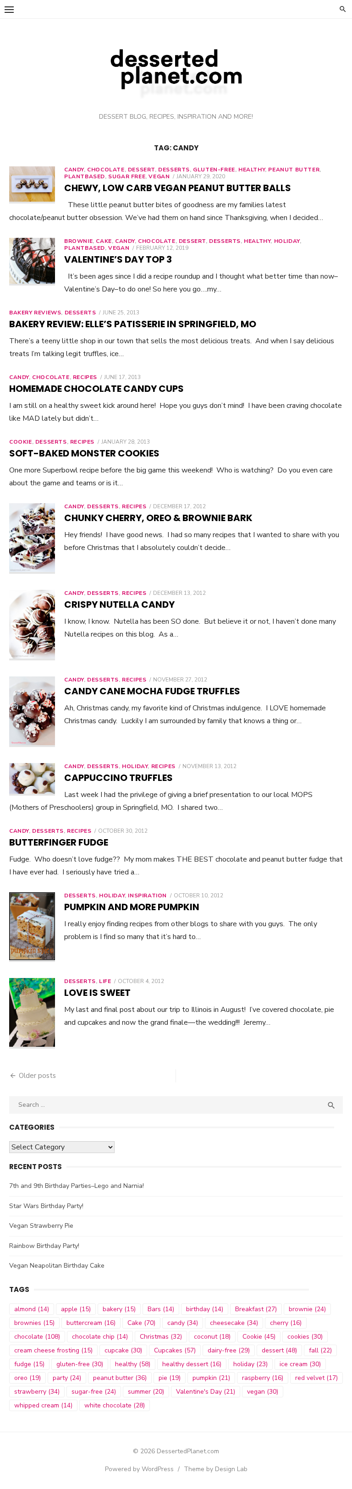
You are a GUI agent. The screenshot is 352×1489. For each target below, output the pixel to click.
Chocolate (50, 377)
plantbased (84, 176)
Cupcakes (175, 1350)
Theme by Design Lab (216, 1469)
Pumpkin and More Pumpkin (131, 907)
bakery (119, 1309)
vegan (262, 1391)
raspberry (262, 1378)
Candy (74, 169)
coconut (212, 1336)
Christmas (161, 1336)
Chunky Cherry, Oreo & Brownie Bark (158, 517)
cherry (286, 1323)
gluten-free (79, 1364)
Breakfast (256, 1309)
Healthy (257, 241)
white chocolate (114, 1405)
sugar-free (94, 1391)
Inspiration (147, 895)
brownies (34, 1323)
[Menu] (9, 9)
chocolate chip (100, 1336)
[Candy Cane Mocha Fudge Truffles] (32, 711)
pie (170, 1378)
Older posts (37, 1075)
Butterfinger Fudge (58, 842)
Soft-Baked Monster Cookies (84, 453)
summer (146, 1391)
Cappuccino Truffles (118, 777)
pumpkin (211, 1378)
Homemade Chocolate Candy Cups (96, 388)
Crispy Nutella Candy (119, 604)
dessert (141, 169)
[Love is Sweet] (32, 1013)
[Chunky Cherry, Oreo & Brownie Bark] (32, 538)
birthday (204, 1309)
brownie (307, 1309)
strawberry (37, 1391)
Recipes (85, 377)
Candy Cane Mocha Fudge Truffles (152, 691)
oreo (27, 1378)
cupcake (123, 1350)
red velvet (316, 1378)
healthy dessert (191, 1364)
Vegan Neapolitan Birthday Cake (56, 1265)
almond (31, 1309)
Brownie (78, 241)
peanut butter (293, 169)
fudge (29, 1364)
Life (105, 981)
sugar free (126, 176)
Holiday (287, 241)
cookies (305, 1336)
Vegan (159, 176)
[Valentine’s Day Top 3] (32, 262)
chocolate (105, 169)
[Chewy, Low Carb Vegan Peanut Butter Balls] (32, 184)
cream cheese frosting (53, 1350)
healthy (251, 169)
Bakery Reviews (35, 312)
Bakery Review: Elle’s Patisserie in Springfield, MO (132, 324)
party (67, 1378)
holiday (250, 1364)
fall (320, 1350)
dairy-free (229, 1350)
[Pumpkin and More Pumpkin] (32, 927)
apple (76, 1309)
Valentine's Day (205, 1391)
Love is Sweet (97, 992)
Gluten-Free (214, 169)
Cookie (20, 441)
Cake (103, 241)
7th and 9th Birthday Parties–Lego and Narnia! (76, 1185)
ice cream (300, 1364)
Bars (161, 1309)
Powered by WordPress (139, 1469)
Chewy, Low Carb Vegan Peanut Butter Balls (177, 187)
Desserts (174, 169)
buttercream (91, 1323)
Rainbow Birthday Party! (44, 1246)
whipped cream (43, 1405)
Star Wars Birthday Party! (46, 1206)
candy (182, 1323)
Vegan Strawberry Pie (41, 1225)
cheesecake (234, 1323)
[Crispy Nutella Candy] (32, 625)
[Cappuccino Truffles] (32, 779)
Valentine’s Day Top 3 (118, 259)
